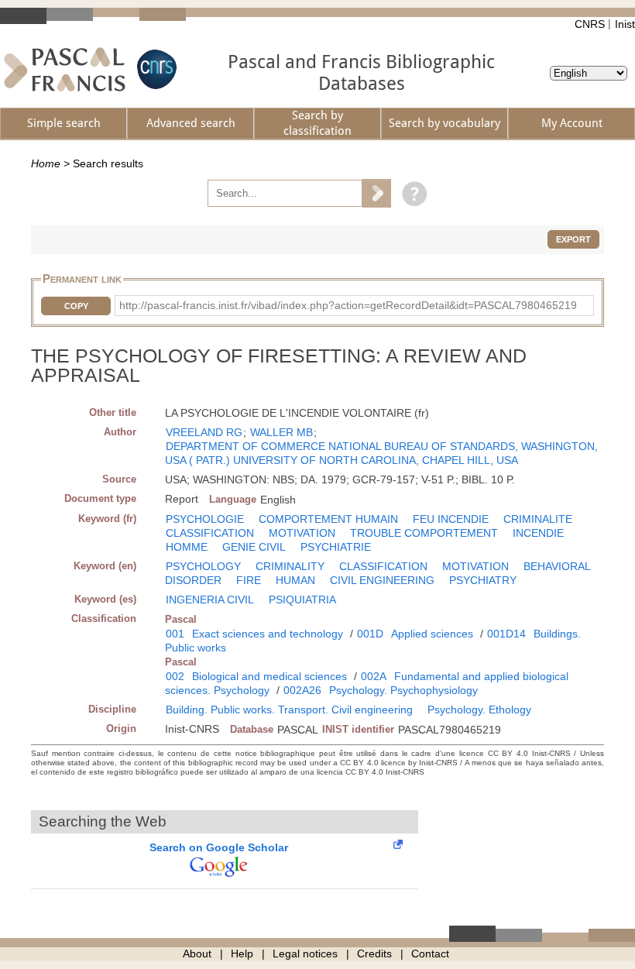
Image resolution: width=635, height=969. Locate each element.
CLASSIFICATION (210, 533)
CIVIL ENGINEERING (382, 580)
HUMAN (295, 580)
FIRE (248, 580)
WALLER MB (281, 432)
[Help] (410, 193)
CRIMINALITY (290, 566)
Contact (430, 953)
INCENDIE (538, 533)
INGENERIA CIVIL (210, 599)
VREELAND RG (204, 432)
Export (573, 239)
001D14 (506, 633)
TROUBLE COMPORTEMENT (424, 533)
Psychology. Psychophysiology (403, 690)
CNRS (590, 24)
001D (370, 633)
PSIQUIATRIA (302, 599)
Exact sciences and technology (267, 633)
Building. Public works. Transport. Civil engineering (289, 709)
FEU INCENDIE (451, 519)
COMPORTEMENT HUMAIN (328, 519)
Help (242, 953)
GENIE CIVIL (254, 547)
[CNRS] (154, 69)
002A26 (302, 690)
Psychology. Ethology (479, 709)
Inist (625, 24)
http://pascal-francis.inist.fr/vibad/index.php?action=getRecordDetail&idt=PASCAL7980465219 (348, 305)
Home (45, 163)
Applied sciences (432, 633)
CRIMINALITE (537, 519)
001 (175, 633)
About (197, 953)
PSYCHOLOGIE (205, 519)
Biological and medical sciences (269, 676)
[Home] (64, 69)
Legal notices (305, 953)
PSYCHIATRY (483, 580)
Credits (374, 953)
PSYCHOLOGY (203, 566)
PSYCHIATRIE (335, 547)
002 (175, 676)
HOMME (187, 547)
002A (373, 676)
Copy (76, 306)
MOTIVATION (302, 533)
